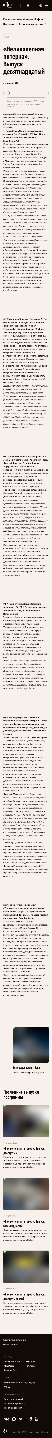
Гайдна (43, 157)
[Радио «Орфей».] (20, 5)
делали (27, 276)
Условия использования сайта (14, 1399)
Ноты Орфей (30, 1366)
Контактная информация (13, 1408)
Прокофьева (24, 489)
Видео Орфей (30, 1362)
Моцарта (10, 160)
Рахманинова (39, 489)
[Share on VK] (7, 37)
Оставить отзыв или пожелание (14, 1340)
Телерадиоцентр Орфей (12, 1362)
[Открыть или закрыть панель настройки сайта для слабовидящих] (41, 5)
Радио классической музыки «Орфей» (23, 19)
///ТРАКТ (7, 1387)
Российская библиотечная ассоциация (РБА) (19, 1383)
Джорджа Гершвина (13, 865)
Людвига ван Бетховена (26, 342)
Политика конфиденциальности (15, 1404)
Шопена (21, 479)
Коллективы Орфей (10, 1370)
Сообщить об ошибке (10, 1345)
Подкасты (8, 24)
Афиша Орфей (9, 1366)
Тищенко (16, 266)
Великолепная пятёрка (31, 24)
